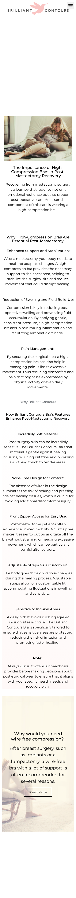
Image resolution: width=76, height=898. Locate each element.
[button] (70, 5)
